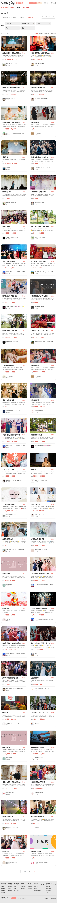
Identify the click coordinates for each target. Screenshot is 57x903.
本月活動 (26, 7)
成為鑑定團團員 (37, 890)
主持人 (9, 888)
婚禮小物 (16, 890)
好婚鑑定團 (23, 886)
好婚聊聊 (30, 886)
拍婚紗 (2, 886)
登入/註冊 (53, 3)
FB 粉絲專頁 (48, 886)
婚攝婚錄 (3, 892)
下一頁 (33, 871)
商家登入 (46, 3)
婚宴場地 (10, 886)
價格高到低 (53, 33)
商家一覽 (5, 17)
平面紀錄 (13, 17)
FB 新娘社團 (48, 888)
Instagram (48, 890)
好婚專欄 (23, 888)
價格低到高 (46, 33)
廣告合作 (36, 888)
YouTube (48, 892)
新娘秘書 (3, 890)
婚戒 (15, 888)
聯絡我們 (46, 898)
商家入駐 (36, 886)
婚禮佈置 (10, 890)
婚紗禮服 (3, 888)
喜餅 (15, 886)
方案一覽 (30, 17)
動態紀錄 (22, 17)
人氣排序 (36, 33)
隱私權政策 (53, 898)
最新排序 (41, 33)
